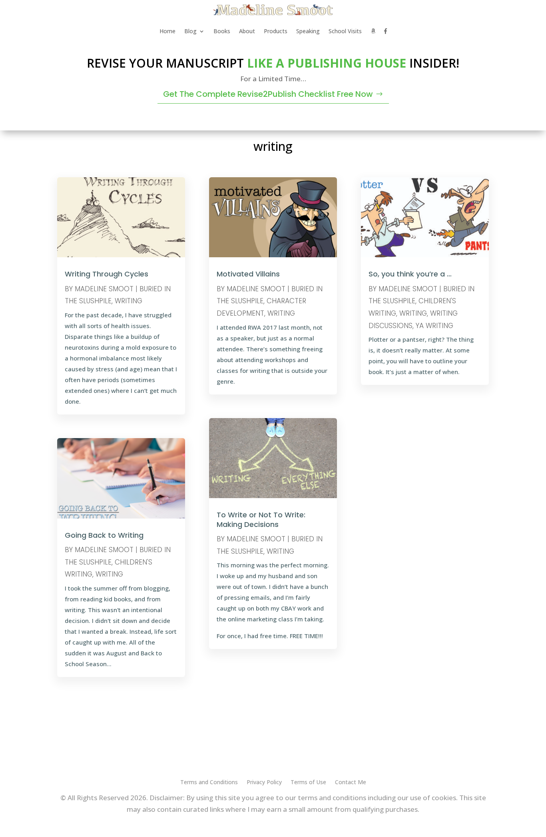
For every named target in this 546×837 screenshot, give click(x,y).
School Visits (345, 31)
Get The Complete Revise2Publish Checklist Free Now (268, 94)
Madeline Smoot (104, 289)
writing (128, 301)
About (247, 31)
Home (167, 31)
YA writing (434, 325)
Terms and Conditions (209, 782)
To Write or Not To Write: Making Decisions (261, 519)
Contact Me (350, 782)
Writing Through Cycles (106, 274)
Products (275, 31)
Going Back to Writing (104, 535)
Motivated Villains (248, 274)
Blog (190, 31)
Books (221, 31)
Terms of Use (308, 782)
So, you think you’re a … (410, 274)
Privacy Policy (264, 782)
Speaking (308, 31)
